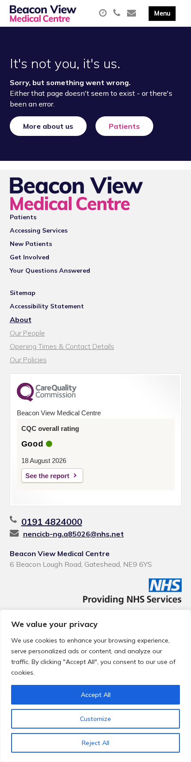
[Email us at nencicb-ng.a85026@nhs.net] (132, 13)
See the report (47, 475)
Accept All (96, 695)
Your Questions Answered (50, 270)
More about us (48, 126)
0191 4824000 (51, 521)
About (21, 319)
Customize (95, 719)
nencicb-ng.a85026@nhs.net (73, 533)
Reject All (95, 743)
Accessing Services (39, 230)
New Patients (31, 244)
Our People (27, 332)
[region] (95, 686)
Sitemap (23, 293)
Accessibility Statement (47, 306)
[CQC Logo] (46, 399)
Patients (124, 126)
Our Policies (28, 359)
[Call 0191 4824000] (118, 13)
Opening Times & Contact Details (62, 346)
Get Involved (29, 257)
